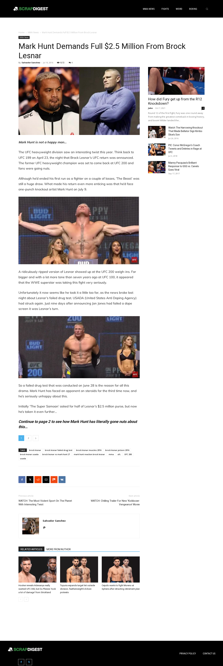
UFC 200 (128, 454)
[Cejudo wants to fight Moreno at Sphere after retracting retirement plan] (121, 569)
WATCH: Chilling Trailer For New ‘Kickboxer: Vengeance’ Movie (115, 502)
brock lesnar (35, 450)
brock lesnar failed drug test (58, 450)
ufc (119, 454)
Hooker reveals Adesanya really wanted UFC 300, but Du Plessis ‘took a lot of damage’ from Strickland (37, 589)
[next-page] (26, 599)
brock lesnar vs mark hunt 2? (56, 454)
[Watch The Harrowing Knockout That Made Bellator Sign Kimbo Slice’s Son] (157, 132)
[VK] (62, 479)
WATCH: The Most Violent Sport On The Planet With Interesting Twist (45, 502)
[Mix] (54, 479)
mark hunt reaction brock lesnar (89, 454)
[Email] (46, 479)
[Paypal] (45, 528)
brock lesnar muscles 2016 (88, 450)
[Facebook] (21, 479)
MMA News (33, 32)
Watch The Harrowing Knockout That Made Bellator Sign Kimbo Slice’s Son (185, 131)
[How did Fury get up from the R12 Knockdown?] (176, 81)
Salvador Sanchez (31, 62)
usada (23, 458)
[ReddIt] (37, 479)
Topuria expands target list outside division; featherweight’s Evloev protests (77, 589)
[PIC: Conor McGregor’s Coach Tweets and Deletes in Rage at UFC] (157, 149)
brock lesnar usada (29, 454)
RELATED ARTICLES (31, 549)
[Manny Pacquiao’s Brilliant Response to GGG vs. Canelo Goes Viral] (157, 167)
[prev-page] (20, 599)
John (150, 108)
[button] (207, 9)
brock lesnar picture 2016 (117, 450)
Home (21, 32)
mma (111, 454)
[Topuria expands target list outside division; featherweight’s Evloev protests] (79, 569)
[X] (29, 479)
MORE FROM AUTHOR (59, 549)
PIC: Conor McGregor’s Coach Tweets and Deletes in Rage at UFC (185, 149)
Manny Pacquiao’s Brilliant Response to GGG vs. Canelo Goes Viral (183, 166)
